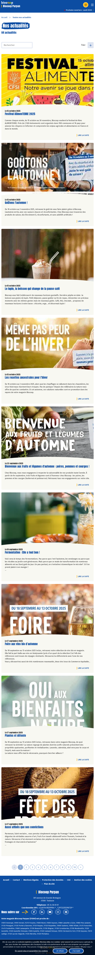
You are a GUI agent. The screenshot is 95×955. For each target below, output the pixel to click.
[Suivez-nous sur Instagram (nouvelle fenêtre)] (58, 912)
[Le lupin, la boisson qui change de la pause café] (47, 256)
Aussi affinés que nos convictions (24, 827)
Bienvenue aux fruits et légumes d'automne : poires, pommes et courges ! (47, 466)
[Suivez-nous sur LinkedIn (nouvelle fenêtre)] (42, 912)
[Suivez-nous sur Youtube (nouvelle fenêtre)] (50, 912)
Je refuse (60, 951)
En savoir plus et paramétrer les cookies (31, 951)
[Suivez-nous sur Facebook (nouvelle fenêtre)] (34, 912)
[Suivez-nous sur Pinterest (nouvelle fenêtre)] (66, 912)
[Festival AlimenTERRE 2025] (47, 81)
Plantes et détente (15, 735)
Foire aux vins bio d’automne (21, 644)
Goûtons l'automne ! (16, 202)
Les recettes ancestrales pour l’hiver (26, 377)
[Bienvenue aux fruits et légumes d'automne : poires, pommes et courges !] (47, 433)
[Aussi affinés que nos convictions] (47, 794)
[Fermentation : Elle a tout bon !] (47, 519)
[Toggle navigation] (92, 5)
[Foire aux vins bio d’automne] (47, 611)
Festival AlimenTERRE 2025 (20, 114)
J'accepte (76, 951)
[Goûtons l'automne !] (47, 170)
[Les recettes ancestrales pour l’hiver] (47, 344)
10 (74, 867)
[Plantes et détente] (47, 702)
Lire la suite (84, 135)
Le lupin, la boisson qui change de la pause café (32, 288)
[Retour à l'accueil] (7, 3)
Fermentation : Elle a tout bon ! (22, 552)
